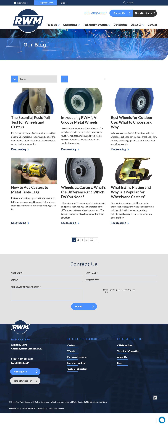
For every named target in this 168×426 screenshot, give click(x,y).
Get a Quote (20, 371)
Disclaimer (14, 408)
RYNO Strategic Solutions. (95, 402)
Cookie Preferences (56, 408)
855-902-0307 (95, 13)
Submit (78, 306)
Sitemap (41, 408)
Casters (71, 345)
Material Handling (76, 363)
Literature (22, 2)
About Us (122, 357)
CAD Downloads (125, 345)
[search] (14, 79)
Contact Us (119, 13)
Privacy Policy (28, 408)
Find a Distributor (144, 13)
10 (91, 239)
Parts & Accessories (77, 357)
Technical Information (128, 351)
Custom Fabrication (77, 369)
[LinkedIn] (155, 398)
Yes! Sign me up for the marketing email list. (120, 291)
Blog (63, 2)
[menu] (64, 79)
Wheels (71, 351)
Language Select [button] (45, 2)
